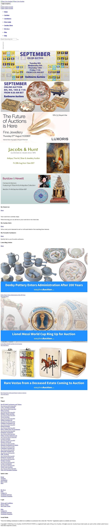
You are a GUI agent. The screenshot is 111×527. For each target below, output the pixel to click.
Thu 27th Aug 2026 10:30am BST (9, 437)
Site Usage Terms (5, 506)
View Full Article (5, 296)
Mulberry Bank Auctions (7, 414)
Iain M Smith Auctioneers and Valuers (11, 404)
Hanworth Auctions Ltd (7, 451)
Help (2, 491)
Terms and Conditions (7, 503)
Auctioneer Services (6, 494)
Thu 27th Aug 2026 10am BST (8, 412)
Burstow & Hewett (6, 442)
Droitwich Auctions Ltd (7, 457)
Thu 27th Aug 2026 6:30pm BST (8, 468)
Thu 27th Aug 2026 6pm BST (8, 459)
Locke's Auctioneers (6, 464)
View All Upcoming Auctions (9, 470)
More (2, 210)
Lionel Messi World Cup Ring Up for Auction (11, 344)
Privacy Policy (5, 504)
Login (2, 7)
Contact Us (4, 493)
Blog (2, 483)
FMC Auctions (5, 454)
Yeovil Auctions (5, 417)
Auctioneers (4, 480)
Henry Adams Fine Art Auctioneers (10, 429)
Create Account (8, 7)
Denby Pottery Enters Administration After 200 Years (13, 295)
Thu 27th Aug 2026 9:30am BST (8, 406)
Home (2, 477)
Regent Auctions (5, 426)
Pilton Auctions (5, 410)
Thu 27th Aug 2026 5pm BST (8, 453)
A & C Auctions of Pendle (8, 407)
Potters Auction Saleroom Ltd (9, 435)
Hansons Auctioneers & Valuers (9, 445)
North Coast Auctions (7, 467)
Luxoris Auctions (5, 439)
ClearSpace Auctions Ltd (7, 448)
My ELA (3, 490)
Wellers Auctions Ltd (6, 420)
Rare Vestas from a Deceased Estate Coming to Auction (13, 392)
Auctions (3, 478)
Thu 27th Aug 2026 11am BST (8, 440)
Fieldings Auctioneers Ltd (8, 423)
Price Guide (4, 481)
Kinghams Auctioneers (7, 432)
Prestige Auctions (5, 460)
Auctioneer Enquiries (6, 496)
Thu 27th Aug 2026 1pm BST (8, 443)
